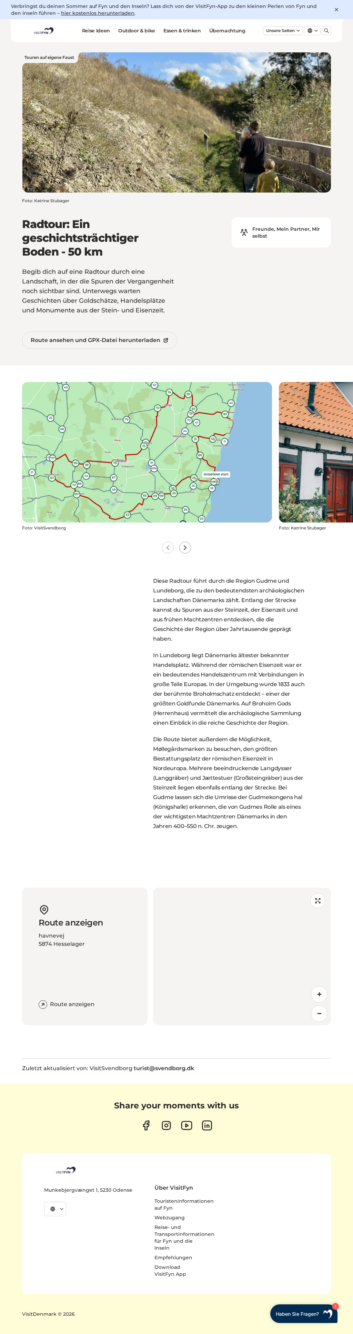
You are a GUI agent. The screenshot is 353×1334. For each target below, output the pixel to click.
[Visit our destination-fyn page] (207, 1125)
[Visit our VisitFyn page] (146, 1125)
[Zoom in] (319, 994)
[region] (242, 956)
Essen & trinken (182, 31)
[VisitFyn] (65, 1170)
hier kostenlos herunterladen (97, 13)
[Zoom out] (319, 1013)
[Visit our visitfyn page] (166, 1125)
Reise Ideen (96, 31)
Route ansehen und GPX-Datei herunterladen (95, 340)
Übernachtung (227, 31)
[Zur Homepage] (43, 31)
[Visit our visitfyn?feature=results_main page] (187, 1125)
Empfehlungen (173, 1257)
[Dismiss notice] (336, 9)
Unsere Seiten (280, 30)
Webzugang (169, 1217)
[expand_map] (317, 900)
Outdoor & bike (136, 31)
